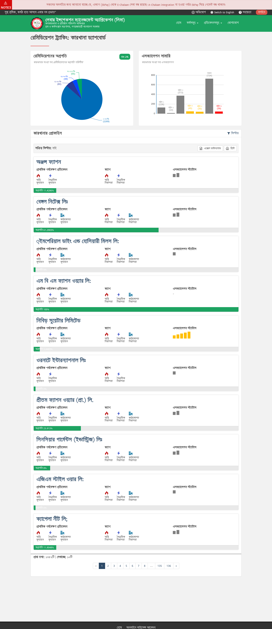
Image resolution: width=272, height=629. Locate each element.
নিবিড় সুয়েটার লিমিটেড (58, 320)
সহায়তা (247, 12)
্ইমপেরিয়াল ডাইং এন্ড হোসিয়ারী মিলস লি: (77, 241)
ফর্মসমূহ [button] (192, 23)
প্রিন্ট (232, 148)
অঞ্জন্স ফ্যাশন (48, 162)
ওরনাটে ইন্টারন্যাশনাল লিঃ (61, 360)
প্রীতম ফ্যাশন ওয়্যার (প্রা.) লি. (64, 400)
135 (159, 566)
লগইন (261, 12)
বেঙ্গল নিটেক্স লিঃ (52, 201)
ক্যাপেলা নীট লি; (52, 519)
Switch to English (224, 12)
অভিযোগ (201, 12)
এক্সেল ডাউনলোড (212, 148)
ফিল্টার (234, 133)
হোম (178, 23)
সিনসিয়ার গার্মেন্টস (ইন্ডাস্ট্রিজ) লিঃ (69, 439)
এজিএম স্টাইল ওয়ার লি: (60, 479)
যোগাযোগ (233, 23)
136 (169, 566)
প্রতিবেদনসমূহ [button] (212, 23)
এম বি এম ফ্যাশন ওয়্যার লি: (63, 281)
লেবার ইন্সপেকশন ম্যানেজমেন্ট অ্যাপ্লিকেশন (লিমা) (85, 20)
